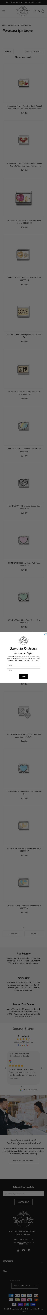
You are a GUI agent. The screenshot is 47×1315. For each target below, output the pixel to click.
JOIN (23, 676)
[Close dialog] (45, 634)
